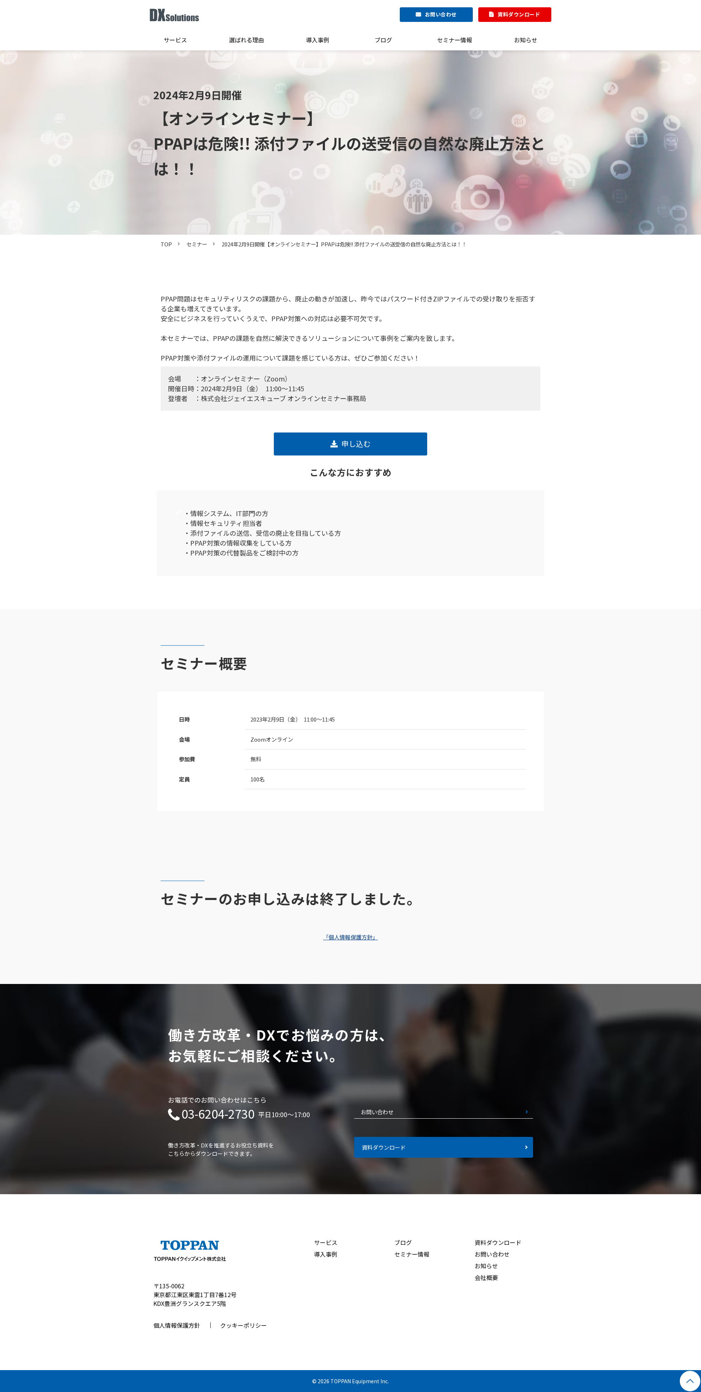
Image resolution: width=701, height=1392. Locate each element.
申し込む (356, 443)
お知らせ (525, 39)
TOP (166, 244)
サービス (175, 39)
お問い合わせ (441, 14)
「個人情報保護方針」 (350, 937)
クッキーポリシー (243, 1325)
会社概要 (486, 1277)
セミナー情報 (454, 39)
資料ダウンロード (519, 14)
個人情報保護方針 (176, 1325)
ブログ (383, 39)
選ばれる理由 (246, 39)
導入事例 (317, 39)
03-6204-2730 (217, 1113)
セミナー (197, 244)
